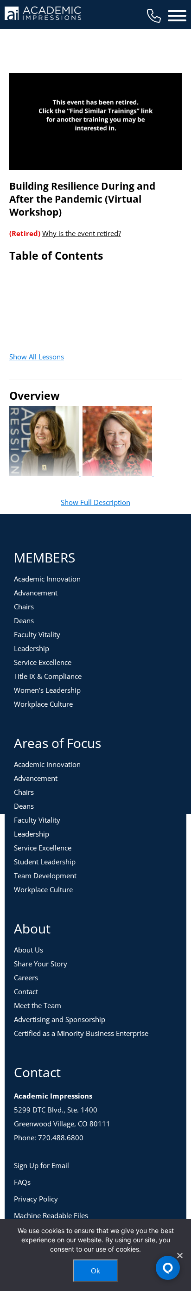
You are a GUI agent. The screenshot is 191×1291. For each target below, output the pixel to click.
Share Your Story (40, 963)
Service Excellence (42, 662)
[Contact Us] (154, 16)
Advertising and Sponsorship (59, 1019)
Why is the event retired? (81, 233)
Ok (95, 1270)
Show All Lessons (36, 356)
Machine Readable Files (51, 1215)
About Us (28, 949)
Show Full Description (95, 502)
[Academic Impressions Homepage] (43, 14)
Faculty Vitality (37, 634)
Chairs (24, 606)
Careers (26, 977)
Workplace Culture (43, 704)
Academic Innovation (47, 578)
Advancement (35, 592)
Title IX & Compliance (48, 676)
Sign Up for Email (41, 1165)
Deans (24, 620)
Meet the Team (37, 1005)
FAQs (22, 1182)
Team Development (45, 875)
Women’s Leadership (47, 690)
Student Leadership (45, 861)
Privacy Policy (36, 1198)
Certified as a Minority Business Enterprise (81, 1033)
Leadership (31, 648)
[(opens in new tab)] (45, 473)
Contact (26, 991)
